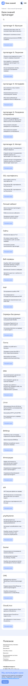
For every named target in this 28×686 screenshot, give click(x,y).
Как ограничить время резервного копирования (11, 130)
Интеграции (8, 458)
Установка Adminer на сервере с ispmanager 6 (13, 328)
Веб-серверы (8, 259)
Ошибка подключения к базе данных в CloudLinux (12, 610)
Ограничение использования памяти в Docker (12, 552)
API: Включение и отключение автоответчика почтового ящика (12, 496)
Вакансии (5, 653)
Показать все (8, 45)
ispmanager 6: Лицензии (13, 52)
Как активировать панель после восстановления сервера (11, 69)
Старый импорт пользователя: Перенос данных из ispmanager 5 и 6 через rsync (13, 154)
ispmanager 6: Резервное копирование (13, 113)
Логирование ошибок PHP (11, 291)
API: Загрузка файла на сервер (13, 491)
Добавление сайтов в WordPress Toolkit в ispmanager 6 (13, 581)
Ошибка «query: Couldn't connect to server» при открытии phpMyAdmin (11, 532)
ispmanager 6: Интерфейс (13, 84)
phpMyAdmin (8, 516)
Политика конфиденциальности (9, 659)
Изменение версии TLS (10, 234)
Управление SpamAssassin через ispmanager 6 (11, 473)
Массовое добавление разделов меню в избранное (12, 98)
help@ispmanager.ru (9, 666)
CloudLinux (7, 605)
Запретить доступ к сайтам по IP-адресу (13, 273)
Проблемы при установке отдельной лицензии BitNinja (12, 435)
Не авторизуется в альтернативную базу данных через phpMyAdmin (12, 521)
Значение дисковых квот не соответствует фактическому (12, 30)
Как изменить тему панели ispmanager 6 (11, 88)
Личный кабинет (10, 204)
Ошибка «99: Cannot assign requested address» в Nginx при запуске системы (12, 264)
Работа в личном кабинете (11, 213)
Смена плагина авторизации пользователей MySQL (12, 319)
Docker (6, 547)
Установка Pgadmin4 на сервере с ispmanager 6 (11, 323)
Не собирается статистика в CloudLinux (12, 620)
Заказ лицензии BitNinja (11, 439)
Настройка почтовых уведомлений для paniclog (11, 357)
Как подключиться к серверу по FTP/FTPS (12, 417)
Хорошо (5, 682)
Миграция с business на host (12, 34)
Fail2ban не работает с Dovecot (10, 347)
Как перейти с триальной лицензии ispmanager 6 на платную (11, 62)
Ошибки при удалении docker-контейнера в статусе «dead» (13, 561)
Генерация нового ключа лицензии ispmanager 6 (11, 217)
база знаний (10, 3)
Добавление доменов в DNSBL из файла (13, 38)
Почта (5, 343)
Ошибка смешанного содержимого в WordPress (11, 591)
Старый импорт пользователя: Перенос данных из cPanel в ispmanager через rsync (13, 161)
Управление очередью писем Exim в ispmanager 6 (12, 468)
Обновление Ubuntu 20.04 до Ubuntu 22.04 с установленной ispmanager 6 (13, 408)
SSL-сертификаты (10, 176)
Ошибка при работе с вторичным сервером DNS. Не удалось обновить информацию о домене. (13, 387)
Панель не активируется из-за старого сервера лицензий (12, 57)
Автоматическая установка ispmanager (10, 645)
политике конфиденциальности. (10, 678)
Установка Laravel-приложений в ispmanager (11, 245)
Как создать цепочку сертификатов (10, 180)
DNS (5, 371)
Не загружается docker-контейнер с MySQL (11, 556)
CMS (5, 576)
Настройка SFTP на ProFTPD (12, 413)
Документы (6, 648)
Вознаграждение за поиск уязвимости (10, 656)
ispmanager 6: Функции (12, 26)
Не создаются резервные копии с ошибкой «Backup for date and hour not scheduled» (12, 119)
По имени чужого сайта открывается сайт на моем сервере (12, 239)
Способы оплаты (7, 650)
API (4, 487)
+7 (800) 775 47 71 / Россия (11, 669)
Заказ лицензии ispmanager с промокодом (12, 208)
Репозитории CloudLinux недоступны (11, 615)
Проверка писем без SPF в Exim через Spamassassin (11, 352)
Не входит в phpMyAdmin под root (12, 527)
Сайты (5, 231)
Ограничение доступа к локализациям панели (11, 93)
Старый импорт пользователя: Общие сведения (13, 148)
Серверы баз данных (11, 314)
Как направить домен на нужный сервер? (11, 380)
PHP (5, 287)
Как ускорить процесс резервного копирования (11, 125)
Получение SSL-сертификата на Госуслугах (12, 185)
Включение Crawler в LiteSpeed (13, 269)
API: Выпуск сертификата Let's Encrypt (13, 502)
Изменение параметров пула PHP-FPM (12, 300)
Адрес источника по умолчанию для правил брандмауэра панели (10, 463)
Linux (5, 402)
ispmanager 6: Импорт (12, 144)
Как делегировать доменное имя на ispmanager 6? (12, 375)
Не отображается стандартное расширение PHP (13, 295)
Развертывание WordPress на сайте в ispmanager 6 (12, 586)
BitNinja (6, 431)
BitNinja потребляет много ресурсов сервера (11, 443)
